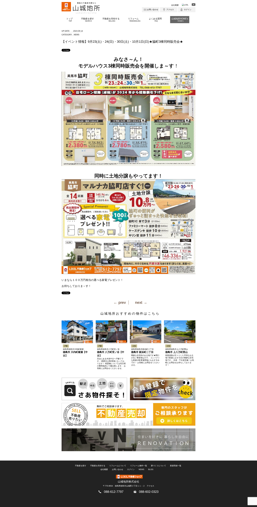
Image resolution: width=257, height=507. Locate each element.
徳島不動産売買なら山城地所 (86, 8)
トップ (69, 20)
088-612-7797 (113, 491)
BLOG (150, 469)
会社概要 (175, 5)
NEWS (141, 469)
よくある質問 (155, 20)
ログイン (187, 9)
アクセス (170, 9)
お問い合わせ (152, 9)
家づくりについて (158, 466)
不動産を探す (87, 20)
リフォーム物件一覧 (138, 466)
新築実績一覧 (175, 466)
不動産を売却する (111, 20)
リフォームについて (117, 466)
